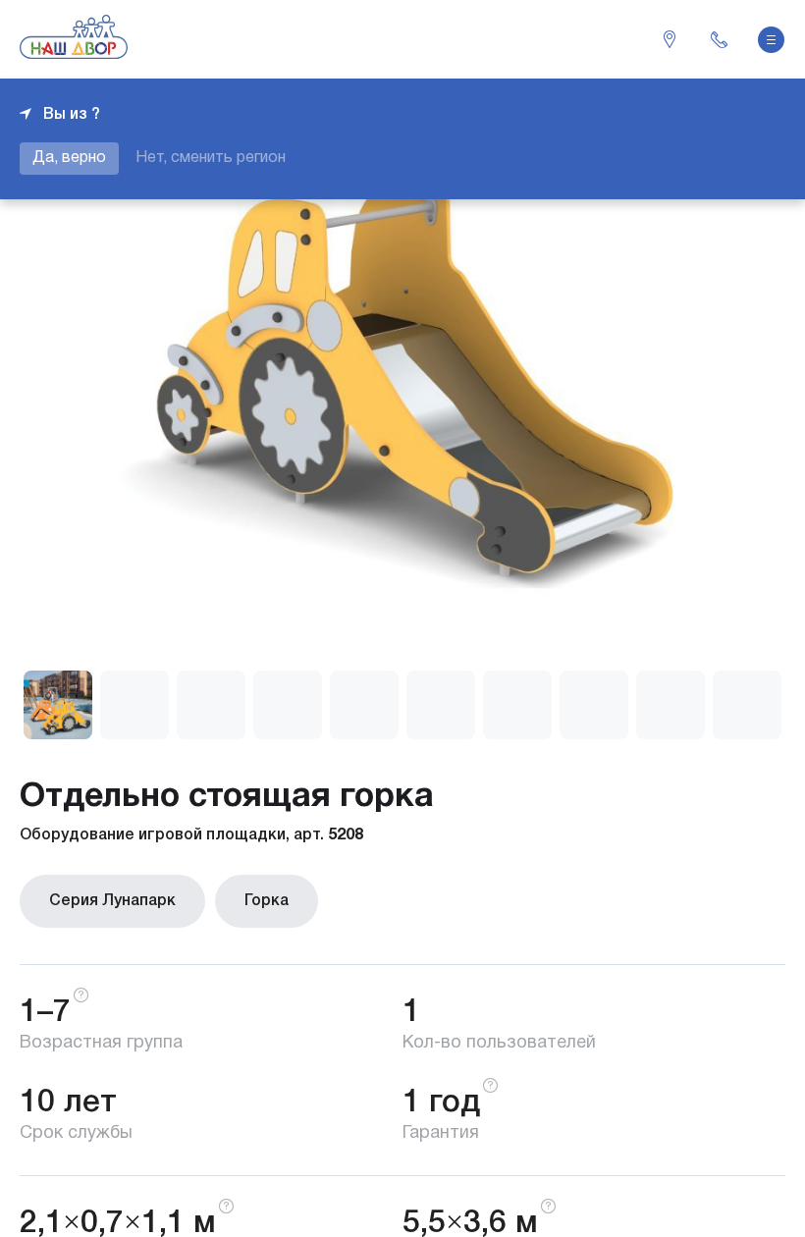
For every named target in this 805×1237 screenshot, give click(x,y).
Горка (266, 901)
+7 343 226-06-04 (718, 39)
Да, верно (69, 158)
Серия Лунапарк (112, 901)
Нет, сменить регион (210, 158)
